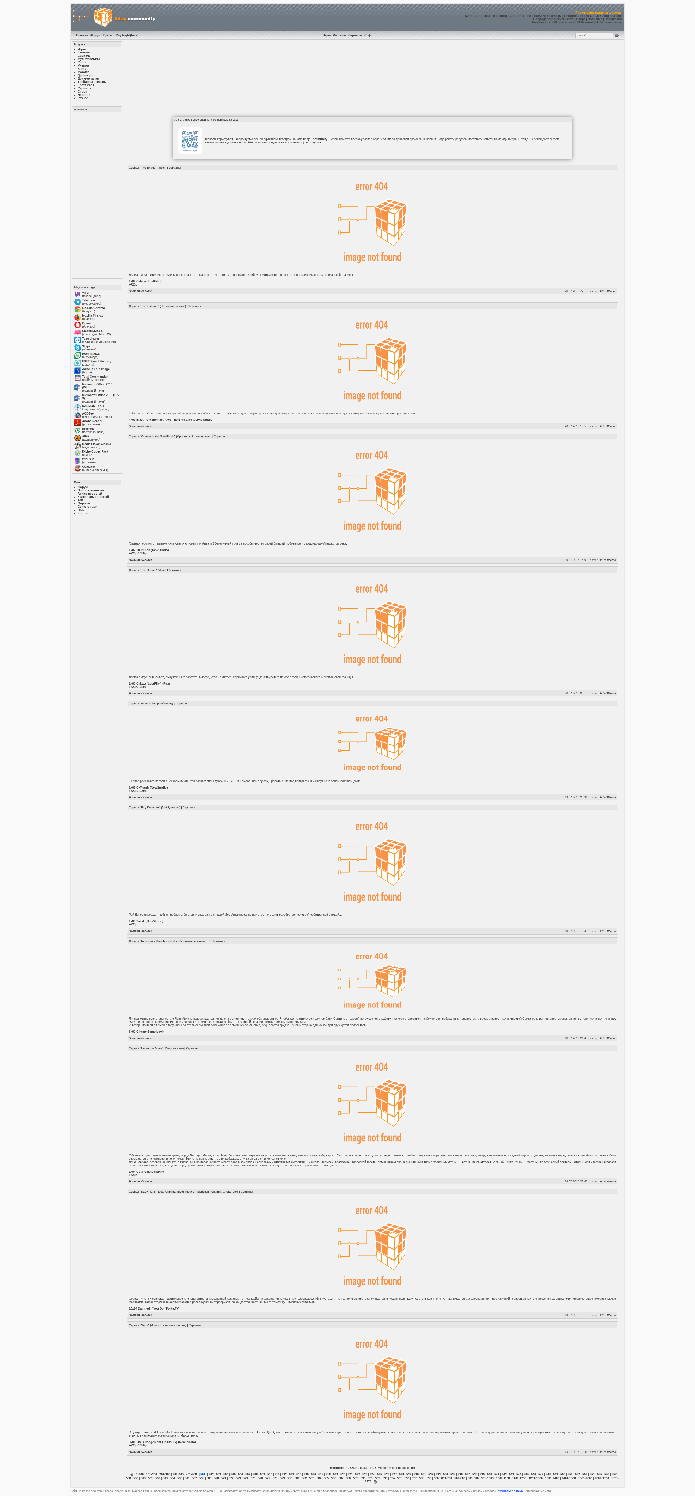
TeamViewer (90, 338)
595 (399, 1478)
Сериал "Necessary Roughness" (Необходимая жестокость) (169, 941)
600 (436, 1478)
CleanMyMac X (92, 331)
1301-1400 (552, 1478)
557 (614, 1474)
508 (255, 1474)
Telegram (88, 300)
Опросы (84, 503)
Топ (80, 500)
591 (370, 1478)
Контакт (83, 513)
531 (423, 1474)
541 (496, 1474)
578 (275, 1478)
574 (245, 1478)
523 (364, 1474)
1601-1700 (602, 1478)
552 (577, 1474)
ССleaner (88, 466)
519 (335, 1474)
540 (489, 1474)
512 (284, 1474)
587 (341, 1478)
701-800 (459, 1478)
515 (306, 1474)
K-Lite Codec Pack (95, 451)
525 (379, 1474)
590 (363, 1478)
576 (260, 1478)
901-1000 (487, 1478)
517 (320, 1474)
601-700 (446, 1478)
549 (555, 1474)
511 (277, 1474)
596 (407, 1478)
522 (357, 1474)
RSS (81, 509)
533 (438, 1474)
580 (289, 1478)
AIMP (85, 436)
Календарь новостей (93, 496)
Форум (95, 35)
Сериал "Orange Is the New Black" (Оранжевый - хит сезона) (170, 436)
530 (416, 1474)
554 (592, 1474)
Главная (82, 35)
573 (238, 1478)
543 (511, 1474)
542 (504, 1474)
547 (540, 1474)
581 (297, 1478)
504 (225, 1474)
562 (157, 1478)
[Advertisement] (96, 194)
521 (350, 1474)
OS (554, 22)
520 (342, 1474)
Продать (482, 15)
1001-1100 (503, 1478)
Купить (470, 15)
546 (533, 1474)
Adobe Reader (92, 421)
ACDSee (88, 413)
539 (482, 1474)
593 (385, 1478)
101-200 (151, 1474)
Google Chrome (93, 307)
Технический (541, 22)
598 (421, 1478)
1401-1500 (569, 1478)
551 (570, 1474)
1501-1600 (585, 1478)
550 (562, 1474)
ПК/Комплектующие (548, 15)
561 (150, 1478)
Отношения (613, 19)
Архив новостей (90, 493)
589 (355, 1478)
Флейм (559, 19)
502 (211, 1474)
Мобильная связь (579, 15)
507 (247, 1474)
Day (118, 35)
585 (326, 1478)
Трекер (108, 35)
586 (333, 1478)
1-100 (140, 1474)
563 (165, 1478)
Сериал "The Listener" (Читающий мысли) (157, 306)
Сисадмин (566, 22)
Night (126, 35)
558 (128, 1478)
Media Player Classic (96, 443)
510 (269, 1474)
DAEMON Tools (93, 405)
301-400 (178, 1474)
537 (467, 1474)
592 (377, 1478)
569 (209, 1478)
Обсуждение (542, 19)
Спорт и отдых (521, 15)
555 (599, 1474)
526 (386, 1474)
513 (291, 1474)
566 (187, 1478)
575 (253, 1478)
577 (267, 1478)
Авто (570, 19)
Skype (86, 346)
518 (328, 1474)
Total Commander (95, 376)
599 (429, 1478)
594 (392, 1478)
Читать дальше (140, 290)
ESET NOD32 (91, 353)
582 (304, 1478)
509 (262, 1474)
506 (240, 1474)
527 (394, 1474)
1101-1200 (519, 1478)
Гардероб (602, 15)
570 (216, 1478)
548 (548, 1474)
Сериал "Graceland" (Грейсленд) (151, 703)
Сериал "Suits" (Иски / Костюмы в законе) (157, 1325)
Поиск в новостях (91, 490)
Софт (368, 35)
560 (143, 1478)
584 (319, 1478)
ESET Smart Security (96, 361)
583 (311, 1478)
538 (474, 1474)
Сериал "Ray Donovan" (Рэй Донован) (154, 807)
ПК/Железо (585, 22)
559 (135, 1478)
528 (401, 1474)
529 (408, 1474)
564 (172, 1478)
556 (606, 1474)
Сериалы (355, 35)
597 (414, 1478)
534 (445, 1474)
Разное (616, 15)
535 (452, 1474)
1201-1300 (536, 1478)
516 (313, 1474)
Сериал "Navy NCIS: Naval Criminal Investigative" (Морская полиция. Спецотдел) (183, 1191)
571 (223, 1478)
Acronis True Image (96, 369)
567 (194, 1478)
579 (282, 1478)
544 (518, 1474)
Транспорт (499, 15)
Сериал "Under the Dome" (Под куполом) (156, 1048)
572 (231, 1478)
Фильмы (339, 35)
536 (460, 1474)
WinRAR (88, 459)
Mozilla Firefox (92, 315)
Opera (86, 323)
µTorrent (88, 428)
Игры (327, 35)
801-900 (473, 1478)
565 (179, 1478)
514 (298, 1474)
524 (372, 1474)
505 (233, 1474)
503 (218, 1474)
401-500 (191, 1474)
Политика (595, 19)
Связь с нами (87, 506)
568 (201, 1478)
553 (584, 1474)
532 (430, 1474)
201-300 (164, 1474)
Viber (85, 292)
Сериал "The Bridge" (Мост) (147, 167)
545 (526, 1474)
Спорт (580, 19)
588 (348, 1478)
